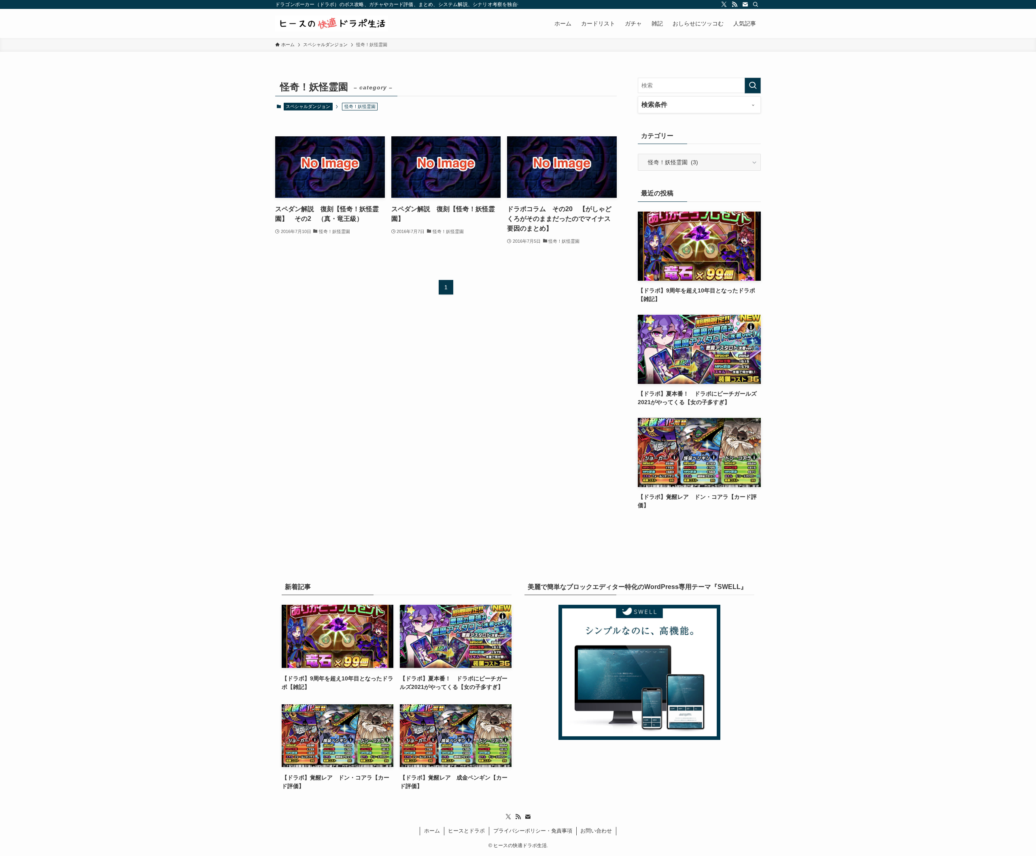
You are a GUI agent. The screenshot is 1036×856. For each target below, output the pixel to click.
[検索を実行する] (753, 85)
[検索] (755, 4)
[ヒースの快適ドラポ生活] (331, 23)
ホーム (432, 831)
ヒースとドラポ (466, 831)
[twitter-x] (724, 4)
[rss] (734, 4)
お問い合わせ (596, 831)
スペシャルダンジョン (308, 106)
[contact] (745, 4)
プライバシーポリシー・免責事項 (532, 831)
